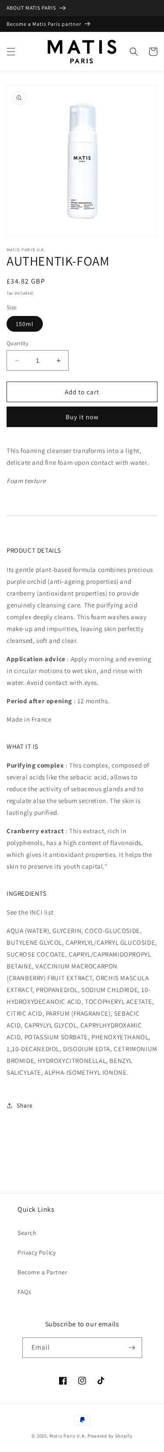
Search (27, 1233)
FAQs (24, 1292)
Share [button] (25, 1105)
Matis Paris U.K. (68, 1436)
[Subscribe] (132, 1347)
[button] (11, 51)
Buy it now (82, 417)
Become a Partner (42, 1272)
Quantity (17, 343)
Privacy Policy (36, 1252)
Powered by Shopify (110, 1436)
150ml (25, 324)
